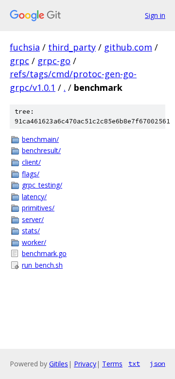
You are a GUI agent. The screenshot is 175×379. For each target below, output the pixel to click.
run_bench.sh (42, 265)
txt (134, 363)
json (157, 363)
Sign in (155, 15)
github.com (128, 47)
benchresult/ (41, 150)
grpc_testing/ (42, 185)
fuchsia (25, 47)
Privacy (85, 363)
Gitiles (58, 363)
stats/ (31, 230)
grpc (19, 61)
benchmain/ (40, 139)
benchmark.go (44, 253)
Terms (112, 363)
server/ (33, 219)
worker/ (34, 242)
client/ (31, 162)
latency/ (34, 196)
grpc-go (53, 61)
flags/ (30, 173)
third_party (72, 47)
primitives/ (38, 207)
